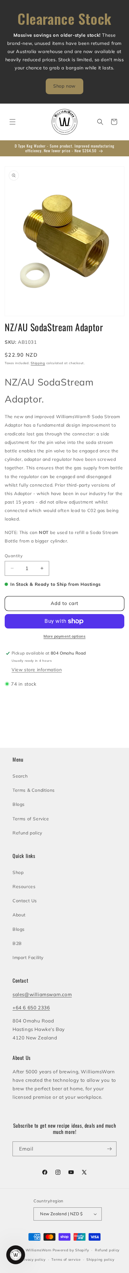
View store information (37, 669)
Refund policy (27, 833)
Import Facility (28, 957)
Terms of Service (31, 819)
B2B (17, 943)
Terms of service (65, 1259)
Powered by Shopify (71, 1250)
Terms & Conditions (34, 790)
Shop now (64, 86)
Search (20, 776)
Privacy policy (33, 1259)
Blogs (19, 804)
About (19, 915)
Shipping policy (100, 1259)
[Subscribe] (109, 1148)
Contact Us (25, 901)
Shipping (38, 363)
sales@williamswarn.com (42, 994)
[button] (12, 122)
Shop (18, 872)
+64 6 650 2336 (31, 1008)
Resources (24, 886)
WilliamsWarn (38, 1250)
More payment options (64, 636)
